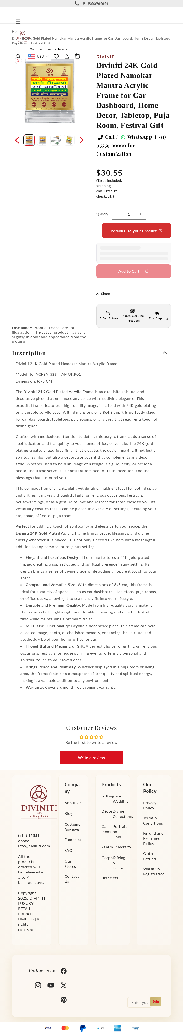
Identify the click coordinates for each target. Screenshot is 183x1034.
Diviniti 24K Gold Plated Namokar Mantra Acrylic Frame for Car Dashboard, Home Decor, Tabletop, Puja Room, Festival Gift (91, 40)
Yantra (107, 846)
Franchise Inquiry (56, 49)
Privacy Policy (150, 805)
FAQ (69, 850)
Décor (107, 811)
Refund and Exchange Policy (153, 838)
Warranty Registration (154, 871)
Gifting (108, 796)
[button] (18, 21)
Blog (68, 813)
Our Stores (70, 863)
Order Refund (149, 856)
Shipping (103, 186)
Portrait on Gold (120, 831)
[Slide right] (81, 140)
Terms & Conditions (153, 820)
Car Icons (106, 829)
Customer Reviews (73, 827)
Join (155, 1001)
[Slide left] (17, 140)
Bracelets (110, 878)
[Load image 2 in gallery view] (42, 140)
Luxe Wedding (121, 798)
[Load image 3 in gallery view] (55, 140)
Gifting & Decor (119, 862)
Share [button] (105, 294)
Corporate (111, 857)
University (122, 846)
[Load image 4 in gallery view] (69, 140)
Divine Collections (123, 814)
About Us (73, 802)
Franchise (73, 839)
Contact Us (72, 879)
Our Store (36, 49)
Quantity (102, 214)
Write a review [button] (91, 757)
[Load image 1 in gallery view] (29, 140)
